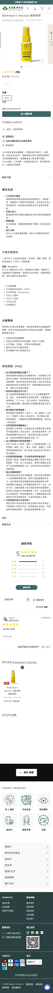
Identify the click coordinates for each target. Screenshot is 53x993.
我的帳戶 (30, 919)
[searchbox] (14, 599)
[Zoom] (42, 60)
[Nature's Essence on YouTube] (37, 932)
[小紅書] (41, 932)
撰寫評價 (26, 587)
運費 (4, 109)
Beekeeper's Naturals (12, 20)
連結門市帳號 (8, 911)
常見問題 (30, 915)
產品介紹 (6, 177)
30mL (6, 98)
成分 (4, 518)
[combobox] (43, 607)
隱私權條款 (16, 987)
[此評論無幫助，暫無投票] (47, 647)
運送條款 (30, 907)
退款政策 (30, 911)
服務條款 (5, 987)
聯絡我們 (30, 903)
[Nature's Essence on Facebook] (32, 932)
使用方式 (6, 524)
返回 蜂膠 (28, 772)
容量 (4, 92)
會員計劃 (6, 903)
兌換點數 (6, 907)
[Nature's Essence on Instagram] (27, 932)
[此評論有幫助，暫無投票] (43, 647)
